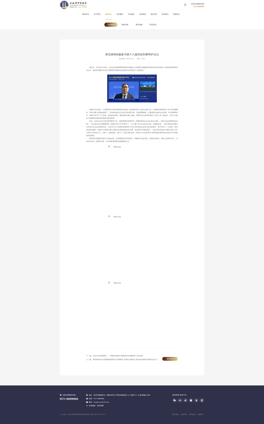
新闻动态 (108, 14)
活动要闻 (111, 24)
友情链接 (192, 414)
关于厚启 (97, 14)
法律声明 (183, 414)
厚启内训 (153, 24)
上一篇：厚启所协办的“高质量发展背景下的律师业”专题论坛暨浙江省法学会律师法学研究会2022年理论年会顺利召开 (129, 359)
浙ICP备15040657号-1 (98, 414)
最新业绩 (125, 24)
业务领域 (142, 14)
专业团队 (131, 14)
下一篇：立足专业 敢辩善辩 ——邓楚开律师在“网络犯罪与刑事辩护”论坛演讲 (114, 356)
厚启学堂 (154, 14)
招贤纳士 (176, 14)
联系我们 (165, 14)
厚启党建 (139, 24)
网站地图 (175, 414)
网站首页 (85, 14)
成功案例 (120, 14)
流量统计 (201, 414)
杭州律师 (100, 405)
